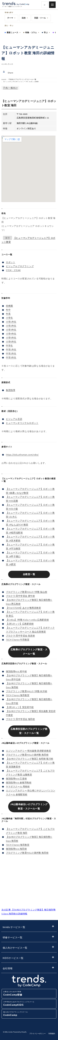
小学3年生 (11, 329)
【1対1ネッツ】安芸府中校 (20, 707)
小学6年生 (11, 341)
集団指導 (10, 390)
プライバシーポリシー (37, 1033)
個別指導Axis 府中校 (16, 671)
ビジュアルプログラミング (20, 266)
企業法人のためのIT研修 (12, 993)
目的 (25, 18)
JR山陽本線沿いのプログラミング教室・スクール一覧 (29, 806)
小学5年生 (11, 337)
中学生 (9, 345)
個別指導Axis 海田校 (16, 848)
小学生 (9, 317)
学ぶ (47, 32)
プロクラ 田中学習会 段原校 (20, 635)
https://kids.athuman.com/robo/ (22, 454)
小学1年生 (11, 321)
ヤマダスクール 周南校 (18, 786)
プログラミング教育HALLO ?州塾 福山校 (26, 592)
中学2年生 (11, 353)
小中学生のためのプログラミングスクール (18, 1003)
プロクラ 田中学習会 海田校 (20, 719)
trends (3, 79)
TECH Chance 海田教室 (17, 695)
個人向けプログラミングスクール (15, 1013)
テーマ (11, 18)
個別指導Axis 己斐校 (16, 778)
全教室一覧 (29, 574)
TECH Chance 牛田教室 (17, 639)
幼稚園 (9, 305)
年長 (8, 313)
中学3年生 (11, 357)
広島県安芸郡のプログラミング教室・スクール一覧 (29, 731)
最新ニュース (14, 32)
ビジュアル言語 (14, 419)
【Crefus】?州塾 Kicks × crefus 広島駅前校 (27, 619)
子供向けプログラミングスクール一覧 (22, 79)
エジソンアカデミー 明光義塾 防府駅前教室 (28, 750)
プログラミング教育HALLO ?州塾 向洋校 (26, 691)
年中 (8, 309)
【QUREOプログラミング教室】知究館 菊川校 (29, 758)
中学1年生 (11, 349)
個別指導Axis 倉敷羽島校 (18, 782)
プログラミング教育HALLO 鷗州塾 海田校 (27, 754)
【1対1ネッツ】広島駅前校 (20, 623)
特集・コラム (32, 32)
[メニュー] (52, 4)
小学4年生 (11, 333)
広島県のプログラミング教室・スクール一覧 (29, 651)
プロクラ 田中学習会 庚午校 (20, 595)
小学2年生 (11, 325)
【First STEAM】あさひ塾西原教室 (23, 607)
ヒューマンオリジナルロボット (22, 423)
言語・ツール (41, 18)
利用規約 (51, 1033)
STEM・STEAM (13, 270)
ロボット (10, 262)
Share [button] (10, 72)
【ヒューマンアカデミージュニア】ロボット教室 (21, 82)
